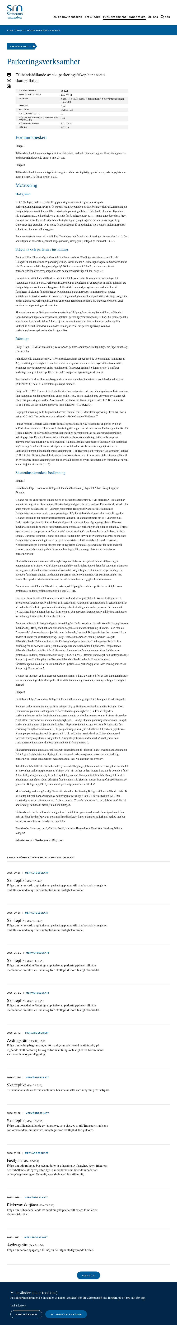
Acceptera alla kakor (66, 1314)
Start (11, 30)
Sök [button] (167, 17)
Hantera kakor (26, 1314)
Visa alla (88, 1275)
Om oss (153, 17)
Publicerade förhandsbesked (124, 17)
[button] (9, 75)
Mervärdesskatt (36, 873)
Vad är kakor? (18, 1305)
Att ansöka (93, 17)
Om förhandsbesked (67, 17)
